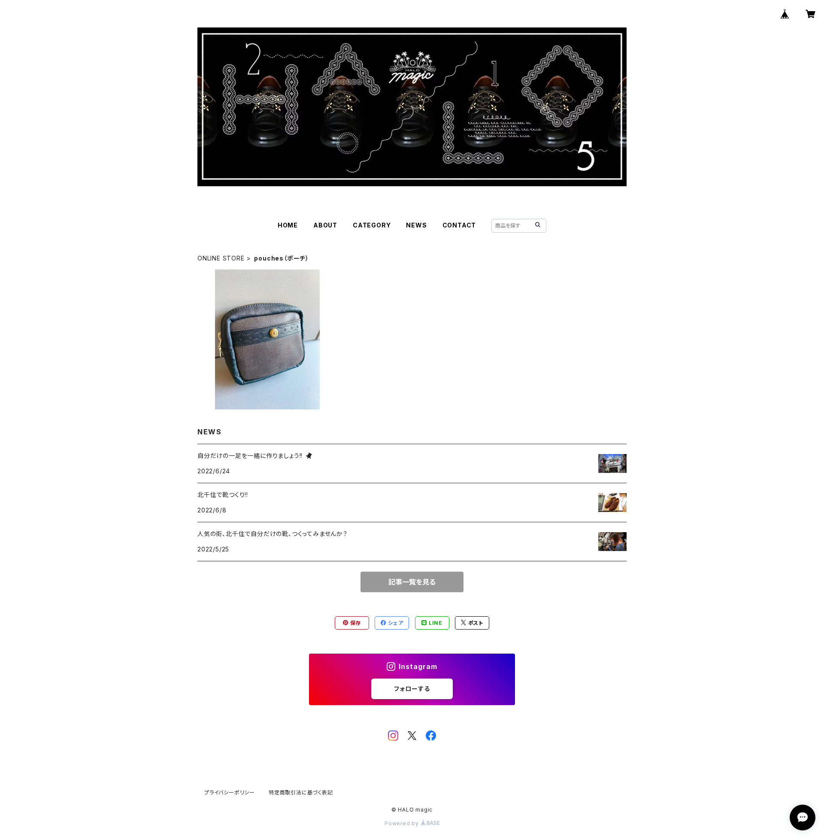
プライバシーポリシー (229, 792)
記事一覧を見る (412, 582)
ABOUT (325, 225)
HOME (288, 225)
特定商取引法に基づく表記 (301, 792)
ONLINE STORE (221, 258)
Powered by (403, 823)
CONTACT (459, 225)
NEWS (416, 225)
